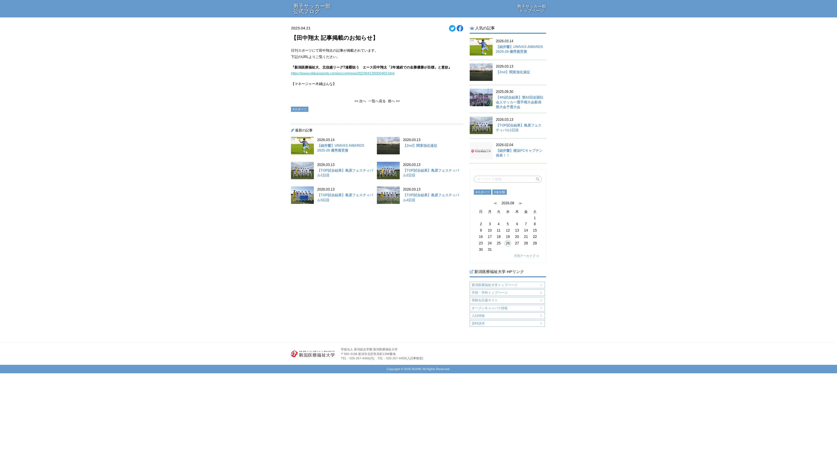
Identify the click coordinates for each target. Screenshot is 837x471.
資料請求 (478, 323)
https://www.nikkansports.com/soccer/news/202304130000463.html (343, 73)
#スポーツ (483, 192)
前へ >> (394, 101)
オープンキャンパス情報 (490, 308)
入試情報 (478, 315)
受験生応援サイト (485, 300)
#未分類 (499, 192)
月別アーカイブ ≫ (526, 256)
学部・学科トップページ (490, 292)
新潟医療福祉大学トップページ (494, 285)
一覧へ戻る (377, 101)
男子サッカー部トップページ (531, 8)
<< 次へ (360, 101)
